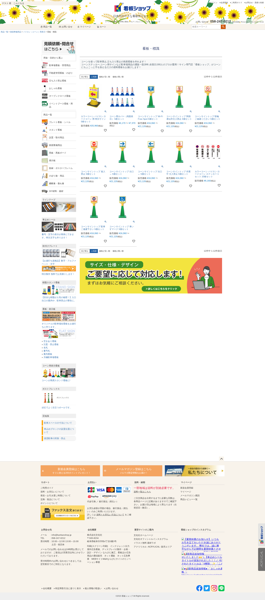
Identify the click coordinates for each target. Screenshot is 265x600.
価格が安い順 (104, 77)
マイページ (85, 26)
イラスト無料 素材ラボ (145, 543)
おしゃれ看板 (55, 88)
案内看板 (48, 354)
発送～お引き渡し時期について (55, 495)
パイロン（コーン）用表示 (34, 32)
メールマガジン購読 (190, 495)
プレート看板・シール (60, 122)
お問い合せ (67, 26)
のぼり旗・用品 (56, 176)
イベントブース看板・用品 (61, 105)
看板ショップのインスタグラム (196, 529)
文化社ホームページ (143, 535)
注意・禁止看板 (51, 344)
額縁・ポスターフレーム (61, 168)
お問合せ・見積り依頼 (254, 3)
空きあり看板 (50, 341)
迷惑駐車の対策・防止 (54, 438)
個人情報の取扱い (93, 588)
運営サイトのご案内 (144, 529)
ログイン (213, 3)
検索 (223, 27)
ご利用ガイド (236, 3)
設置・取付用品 (56, 137)
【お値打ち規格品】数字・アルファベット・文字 (59, 262)
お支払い (92, 482)
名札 (46, 347)
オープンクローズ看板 (60, 96)
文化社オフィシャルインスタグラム (151, 539)
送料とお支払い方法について (110, 514)
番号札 (47, 351)
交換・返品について (50, 499)
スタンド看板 (55, 130)
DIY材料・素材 (56, 191)
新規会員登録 (186, 488)
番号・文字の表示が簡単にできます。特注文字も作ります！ (58, 236)
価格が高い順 (118, 77)
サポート (45, 482)
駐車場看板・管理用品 (60, 65)
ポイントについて (49, 503)
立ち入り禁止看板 (57, 80)
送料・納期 (139, 482)
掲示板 (52, 160)
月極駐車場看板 (51, 357)
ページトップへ (221, 459)
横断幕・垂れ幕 (56, 183)
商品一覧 (47, 26)
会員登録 (224, 3)
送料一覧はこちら (142, 491)
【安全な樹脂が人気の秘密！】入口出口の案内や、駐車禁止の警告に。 (59, 299)
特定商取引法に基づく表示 (68, 588)
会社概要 (92, 529)
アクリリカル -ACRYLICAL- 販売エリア (153, 546)
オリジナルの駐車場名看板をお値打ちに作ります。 (59, 325)
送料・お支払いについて (52, 491)
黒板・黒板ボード (57, 153)
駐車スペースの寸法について (58, 423)
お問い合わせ (112, 588)
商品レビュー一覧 (189, 499)
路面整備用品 (15, 32)
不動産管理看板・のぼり (61, 73)
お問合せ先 (46, 529)
